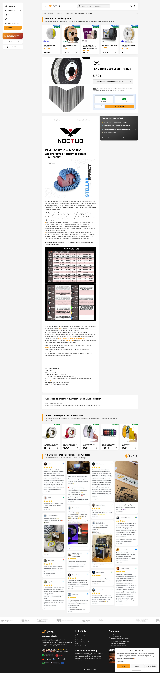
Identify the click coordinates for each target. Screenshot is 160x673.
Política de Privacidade (81, 638)
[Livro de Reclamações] (59, 655)
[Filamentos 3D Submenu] (20, 10)
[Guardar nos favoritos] (137, 13)
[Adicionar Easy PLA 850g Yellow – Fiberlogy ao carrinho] (57, 40)
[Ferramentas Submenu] (20, 15)
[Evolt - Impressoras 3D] (54, 6)
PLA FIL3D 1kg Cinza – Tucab (109, 45)
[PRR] (56, 663)
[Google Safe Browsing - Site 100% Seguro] (47, 655)
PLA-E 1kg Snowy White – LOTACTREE (89, 444)
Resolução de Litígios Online (82, 641)
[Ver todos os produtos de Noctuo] (97, 63)
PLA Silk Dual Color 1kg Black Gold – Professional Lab (51, 444)
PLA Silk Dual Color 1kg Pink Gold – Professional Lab (70, 444)
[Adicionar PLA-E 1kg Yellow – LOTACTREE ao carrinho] (135, 439)
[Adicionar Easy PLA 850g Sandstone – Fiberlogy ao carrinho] (135, 40)
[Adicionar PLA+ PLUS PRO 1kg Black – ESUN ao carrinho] (77, 40)
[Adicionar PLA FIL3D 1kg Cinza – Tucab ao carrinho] (116, 40)
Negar (137, 666)
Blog (76, 634)
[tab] (57, 120)
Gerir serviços (121, 661)
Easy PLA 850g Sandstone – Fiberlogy (129, 46)
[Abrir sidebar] (45, 6)
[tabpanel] (70, 257)
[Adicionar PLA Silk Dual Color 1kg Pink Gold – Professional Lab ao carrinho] (77, 439)
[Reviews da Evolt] (56, 651)
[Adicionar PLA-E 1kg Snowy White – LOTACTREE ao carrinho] (96, 439)
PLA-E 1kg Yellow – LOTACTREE (126, 444)
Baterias (10, 19)
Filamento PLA (69, 13)
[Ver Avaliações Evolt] (90, 538)
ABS (60, 328)
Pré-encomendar (119, 106)
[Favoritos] (128, 6)
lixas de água (70, 340)
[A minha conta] (134, 6)
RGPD (76, 643)
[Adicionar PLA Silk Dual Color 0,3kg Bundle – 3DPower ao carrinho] (116, 439)
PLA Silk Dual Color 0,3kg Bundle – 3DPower (108, 444)
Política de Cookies (136, 670)
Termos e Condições (80, 636)
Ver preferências (151, 666)
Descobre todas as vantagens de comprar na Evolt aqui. (115, 137)
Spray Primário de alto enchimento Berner (71, 338)
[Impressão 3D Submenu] (20, 6)
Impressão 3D (11, 6)
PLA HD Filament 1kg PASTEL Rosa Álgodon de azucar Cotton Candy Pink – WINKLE (90, 47)
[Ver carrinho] (131, 6)
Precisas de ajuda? (14, 41)
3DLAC (47, 347)
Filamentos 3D (11, 10)
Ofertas (10, 27)
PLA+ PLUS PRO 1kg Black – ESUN (70, 46)
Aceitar (123, 666)
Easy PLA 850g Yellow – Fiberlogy (50, 46)
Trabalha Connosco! (80, 645)
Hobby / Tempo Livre (13, 23)
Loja (45, 13)
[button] (66, 71)
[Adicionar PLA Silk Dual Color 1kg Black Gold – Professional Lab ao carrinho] (57, 439)
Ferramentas (11, 14)
